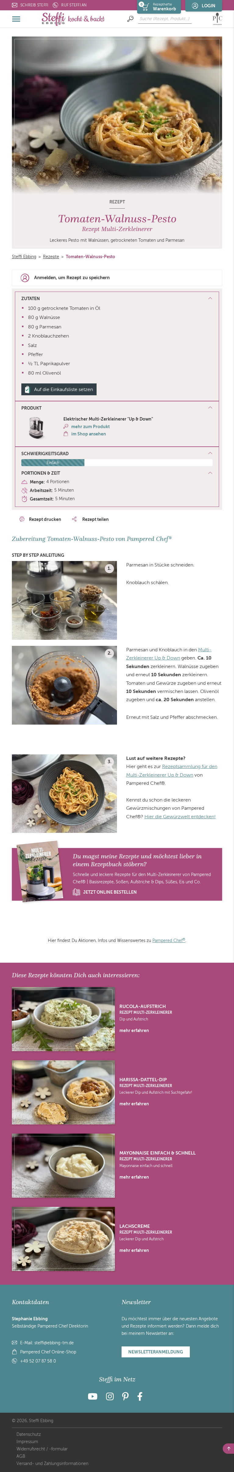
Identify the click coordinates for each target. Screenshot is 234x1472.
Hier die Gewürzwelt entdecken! (180, 816)
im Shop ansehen (88, 433)
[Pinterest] (125, 1398)
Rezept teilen (95, 519)
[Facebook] (139, 1398)
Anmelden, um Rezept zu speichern (72, 277)
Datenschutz (28, 1434)
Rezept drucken (45, 519)
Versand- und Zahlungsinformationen (52, 1463)
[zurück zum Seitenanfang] (228, 1448)
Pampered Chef (168, 940)
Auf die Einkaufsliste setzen (63, 389)
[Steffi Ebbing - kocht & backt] (73, 18)
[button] (117, 408)
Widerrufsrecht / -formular (42, 1449)
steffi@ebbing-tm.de (54, 1343)
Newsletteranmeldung (155, 1351)
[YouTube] (94, 1398)
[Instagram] (109, 1398)
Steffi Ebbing (24, 257)
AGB (20, 1456)
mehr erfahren (134, 1030)
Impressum (27, 1441)
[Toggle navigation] (16, 19)
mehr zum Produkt (90, 426)
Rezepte (51, 257)
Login (208, 5)
